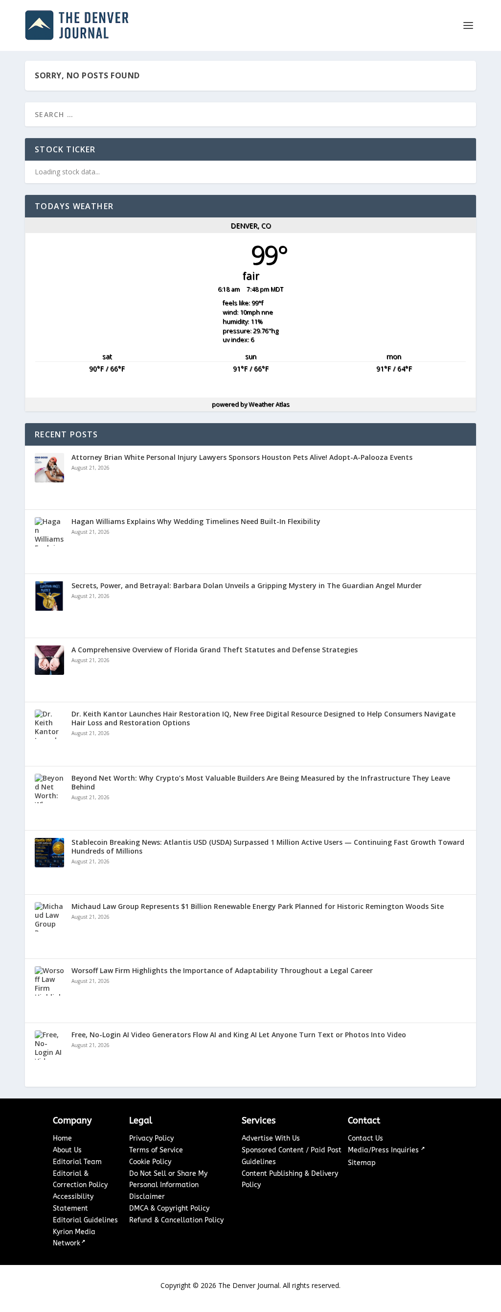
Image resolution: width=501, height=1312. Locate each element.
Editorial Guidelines (85, 1220)
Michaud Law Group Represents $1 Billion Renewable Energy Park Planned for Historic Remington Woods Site (257, 906)
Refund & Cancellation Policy (176, 1220)
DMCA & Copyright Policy (169, 1208)
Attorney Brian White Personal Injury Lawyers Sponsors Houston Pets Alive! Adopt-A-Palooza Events (241, 457)
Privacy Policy (151, 1138)
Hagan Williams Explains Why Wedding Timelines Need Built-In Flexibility (195, 521)
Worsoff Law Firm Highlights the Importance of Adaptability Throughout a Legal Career (222, 970)
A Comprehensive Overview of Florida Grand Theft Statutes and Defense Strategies (214, 649)
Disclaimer (147, 1197)
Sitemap (362, 1163)
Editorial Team (77, 1162)
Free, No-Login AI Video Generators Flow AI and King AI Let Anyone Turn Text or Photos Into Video (238, 1034)
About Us (67, 1150)
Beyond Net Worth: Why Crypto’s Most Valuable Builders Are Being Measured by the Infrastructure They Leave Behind (260, 782)
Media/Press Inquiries (384, 1150)
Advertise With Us (271, 1138)
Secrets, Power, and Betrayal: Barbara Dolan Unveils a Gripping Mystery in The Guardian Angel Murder (246, 585)
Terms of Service (156, 1150)
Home (62, 1138)
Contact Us (365, 1138)
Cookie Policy (150, 1162)
